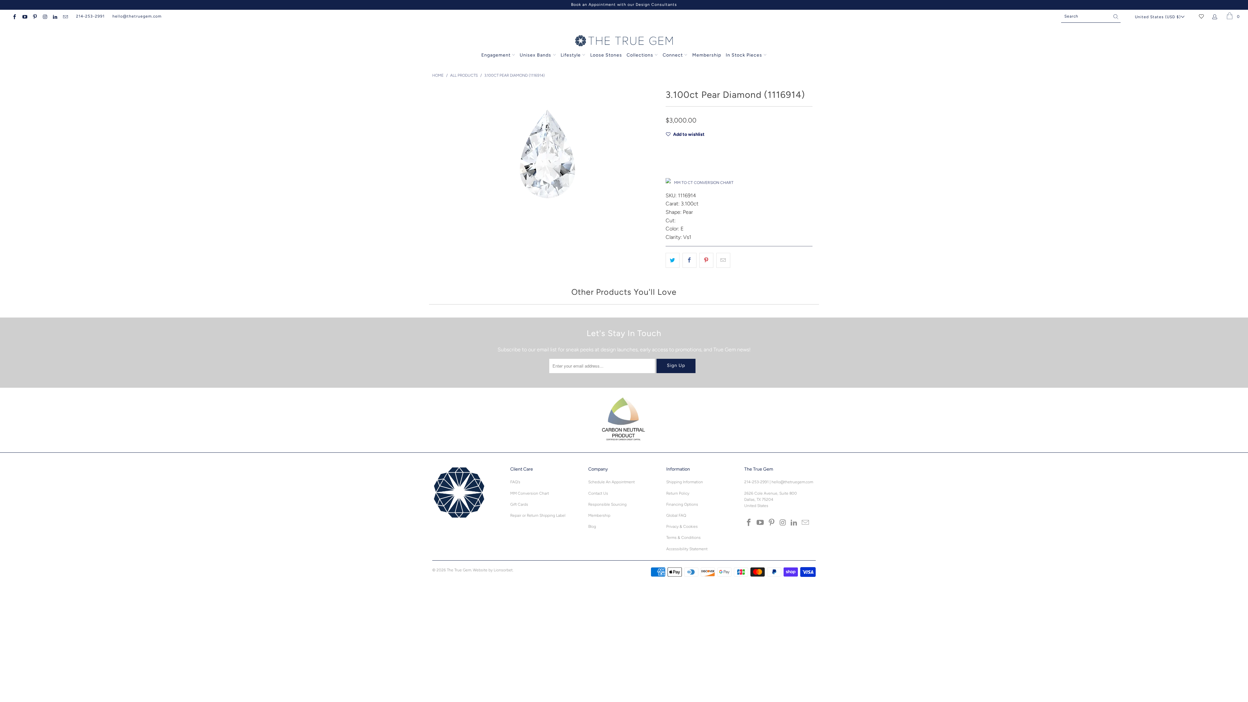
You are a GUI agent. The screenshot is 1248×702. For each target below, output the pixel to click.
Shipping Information (684, 482)
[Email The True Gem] (65, 16)
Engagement (496, 55)
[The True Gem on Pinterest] (34, 16)
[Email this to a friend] (723, 260)
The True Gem (459, 570)
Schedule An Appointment (611, 482)
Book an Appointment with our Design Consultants (624, 4)
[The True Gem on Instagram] (44, 16)
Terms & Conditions (683, 537)
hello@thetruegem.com (137, 16)
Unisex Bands (535, 55)
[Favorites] (1201, 16)
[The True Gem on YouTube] (24, 16)
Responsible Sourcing (607, 504)
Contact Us (598, 493)
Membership (706, 55)
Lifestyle (571, 55)
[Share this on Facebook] (689, 260)
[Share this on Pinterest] (706, 260)
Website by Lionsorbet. (493, 570)
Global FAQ (676, 515)
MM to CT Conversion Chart (704, 182)
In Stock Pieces (744, 55)
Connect (673, 55)
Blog (592, 526)
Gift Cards (519, 504)
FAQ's (515, 482)
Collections (641, 55)
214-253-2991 (90, 16)
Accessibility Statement (687, 549)
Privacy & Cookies (682, 526)
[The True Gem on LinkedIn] (55, 16)
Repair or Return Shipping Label (538, 515)
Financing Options (682, 504)
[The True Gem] (624, 41)
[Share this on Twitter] (673, 260)
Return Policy (677, 493)
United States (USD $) (1158, 17)
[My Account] (1216, 16)
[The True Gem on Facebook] (14, 16)
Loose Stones (606, 55)
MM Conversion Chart (529, 493)
